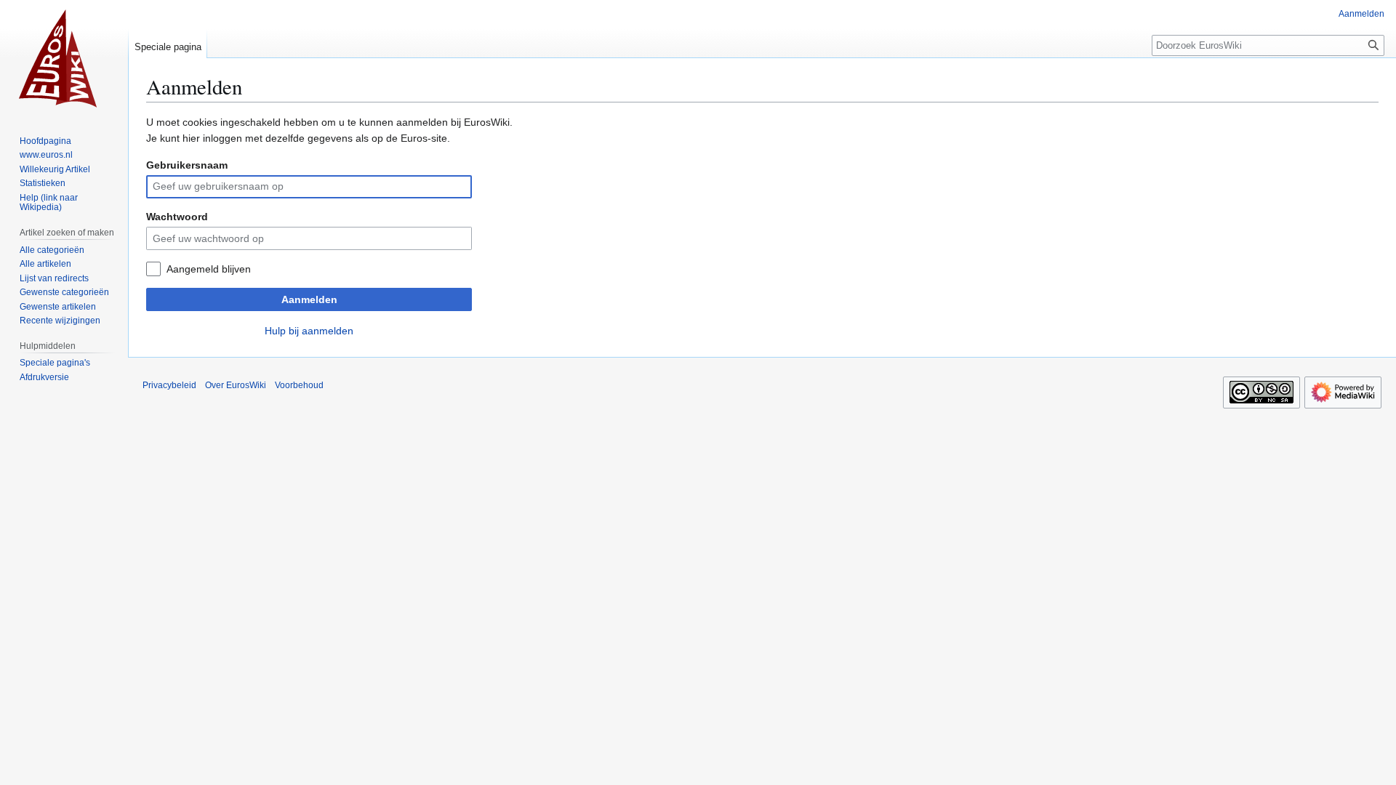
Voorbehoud (299, 385)
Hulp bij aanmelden (309, 331)
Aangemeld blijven (209, 269)
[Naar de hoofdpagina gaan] (64, 58)
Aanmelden (309, 299)
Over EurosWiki (235, 385)
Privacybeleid (169, 385)
